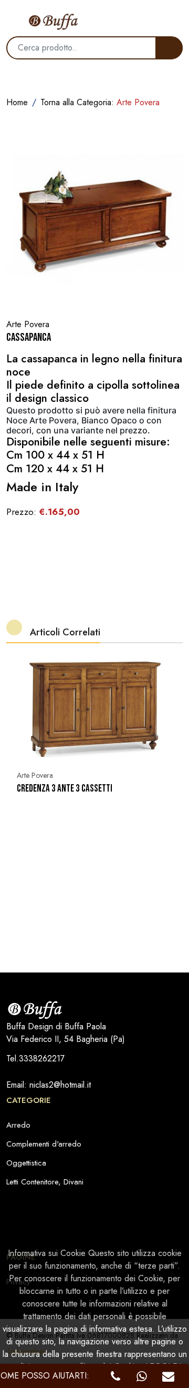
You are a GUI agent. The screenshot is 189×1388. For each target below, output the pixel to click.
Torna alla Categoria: (100, 102)
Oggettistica (26, 1163)
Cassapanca (28, 337)
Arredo (18, 1125)
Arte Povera (35, 775)
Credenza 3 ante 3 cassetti (64, 789)
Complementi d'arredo (43, 1144)
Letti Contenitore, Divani (44, 1182)
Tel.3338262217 (35, 1058)
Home (17, 102)
